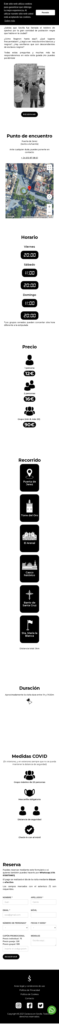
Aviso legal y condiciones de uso (29, 986)
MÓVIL (34, 910)
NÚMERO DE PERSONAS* (14, 923)
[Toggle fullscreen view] (49, 167)
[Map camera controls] (49, 196)
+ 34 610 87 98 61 (29, 158)
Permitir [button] (45, 12)
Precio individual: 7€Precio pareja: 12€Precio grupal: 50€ (14, 940)
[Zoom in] (49, 206)
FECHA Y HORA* (38, 923)
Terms (51, 217)
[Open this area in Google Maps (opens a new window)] (10, 216)
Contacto (29, 998)
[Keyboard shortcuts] (23, 217)
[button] (29, 188)
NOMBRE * (7, 897)
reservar (29, 114)
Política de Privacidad (29, 990)
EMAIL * (6, 910)
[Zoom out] (49, 212)
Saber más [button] (9, 21)
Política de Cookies (29, 994)
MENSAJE (35, 936)
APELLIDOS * (37, 897)
